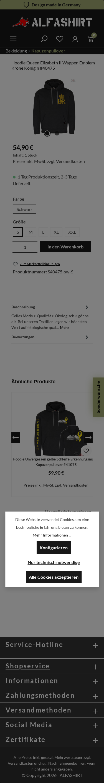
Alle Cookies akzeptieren (53, 577)
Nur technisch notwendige (54, 562)
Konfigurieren (54, 547)
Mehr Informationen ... (52, 535)
